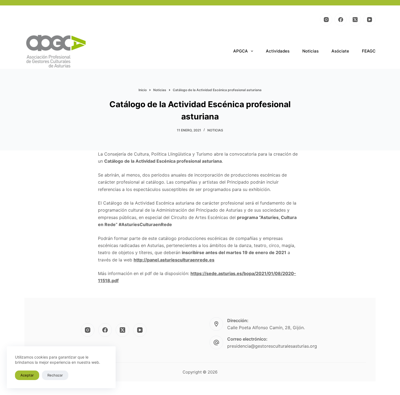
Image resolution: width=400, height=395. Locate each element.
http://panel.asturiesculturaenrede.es (174, 260)
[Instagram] (326, 19)
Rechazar (55, 375)
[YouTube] (369, 19)
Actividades (278, 51)
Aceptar (27, 375)
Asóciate (340, 51)
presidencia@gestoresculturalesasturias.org (272, 346)
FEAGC (369, 51)
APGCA (240, 51)
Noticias (310, 51)
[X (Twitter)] (355, 19)
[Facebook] (340, 19)
